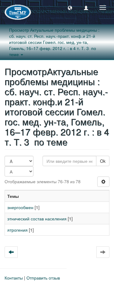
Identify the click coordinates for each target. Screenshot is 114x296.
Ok (102, 161)
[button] (69, 7)
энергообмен (20, 207)
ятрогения (17, 230)
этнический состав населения (37, 219)
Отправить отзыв (43, 278)
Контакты (14, 278)
